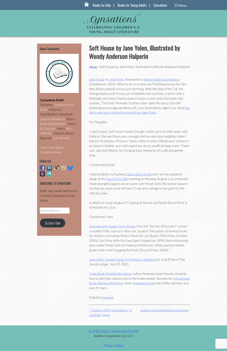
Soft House (96, 79)
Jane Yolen (116, 79)
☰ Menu (180, 5)
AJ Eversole (48, 128)
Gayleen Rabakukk (52, 119)
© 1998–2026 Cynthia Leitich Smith (114, 331)
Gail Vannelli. (61, 138)
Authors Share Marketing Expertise (164, 310)
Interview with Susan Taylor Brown (112, 226)
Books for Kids (102, 5)
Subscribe (52, 223)
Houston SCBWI (117, 179)
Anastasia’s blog (143, 283)
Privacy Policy (113, 345)
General (108, 297)
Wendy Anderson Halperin (161, 79)
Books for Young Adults (132, 5)
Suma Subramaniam (53, 124)
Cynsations (160, 5)
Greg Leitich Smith (139, 174)
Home (93, 67)
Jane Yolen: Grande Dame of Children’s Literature (122, 259)
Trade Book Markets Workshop (110, 274)
